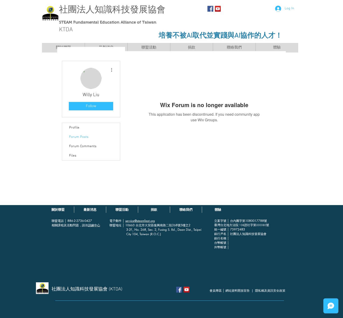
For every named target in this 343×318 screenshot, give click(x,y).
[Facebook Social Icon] (210, 9)
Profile (74, 128)
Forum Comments (82, 146)
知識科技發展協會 (129, 9)
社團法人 (76, 9)
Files (72, 156)
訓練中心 (94, 225)
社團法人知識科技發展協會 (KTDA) (87, 289)
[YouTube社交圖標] (218, 9)
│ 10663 (129, 225)
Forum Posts (78, 137)
